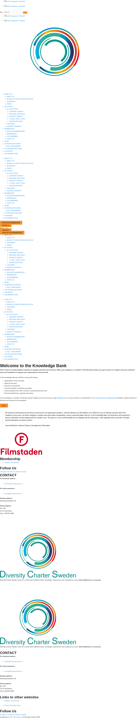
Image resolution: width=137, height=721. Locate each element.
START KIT (10, 139)
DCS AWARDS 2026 (11, 153)
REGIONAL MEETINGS (17, 114)
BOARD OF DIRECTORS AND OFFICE (20, 99)
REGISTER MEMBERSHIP (16, 131)
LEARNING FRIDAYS (16, 111)
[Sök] (25, 13)
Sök (1, 12)
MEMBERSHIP (9, 129)
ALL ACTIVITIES (12, 109)
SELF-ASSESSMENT (14, 146)
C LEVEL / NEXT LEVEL (17, 119)
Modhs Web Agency (15, 717)
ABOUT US (8, 94)
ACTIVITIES (8, 106)
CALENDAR (11, 124)
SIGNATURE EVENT (16, 121)
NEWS (6, 141)
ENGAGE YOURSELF (14, 126)
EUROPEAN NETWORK (12, 144)
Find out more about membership (103, 398)
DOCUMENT (11, 101)
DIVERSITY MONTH (16, 116)
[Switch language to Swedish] (14, 1)
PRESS (9, 104)
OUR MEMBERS (12, 136)
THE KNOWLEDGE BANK (13, 149)
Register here (63, 398)
